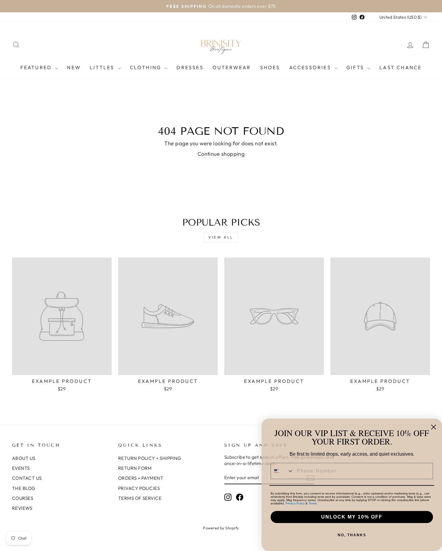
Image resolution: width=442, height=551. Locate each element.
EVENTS (21, 468)
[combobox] (282, 471)
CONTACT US (27, 478)
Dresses (189, 67)
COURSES (22, 498)
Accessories (311, 67)
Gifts (356, 67)
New (74, 67)
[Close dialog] (433, 427)
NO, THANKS (352, 535)
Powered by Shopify (221, 527)
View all (221, 237)
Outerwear (232, 67)
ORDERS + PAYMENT (140, 478)
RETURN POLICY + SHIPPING (149, 458)
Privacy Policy (295, 503)
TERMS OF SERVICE (139, 498)
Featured (37, 67)
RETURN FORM (135, 468)
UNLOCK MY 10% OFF (351, 516)
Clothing (146, 67)
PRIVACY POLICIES (139, 488)
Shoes (270, 67)
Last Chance (400, 67)
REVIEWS (22, 508)
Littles (103, 67)
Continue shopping (221, 153)
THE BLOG (23, 488)
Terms (312, 503)
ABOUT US (23, 458)
